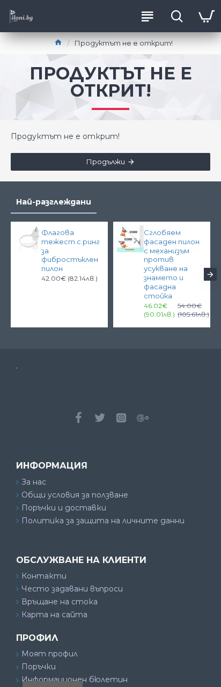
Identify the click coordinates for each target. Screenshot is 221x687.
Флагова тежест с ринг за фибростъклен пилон (70, 250)
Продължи (105, 161)
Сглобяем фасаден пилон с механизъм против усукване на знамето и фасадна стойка (172, 264)
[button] (10, 274)
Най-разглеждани (53, 202)
